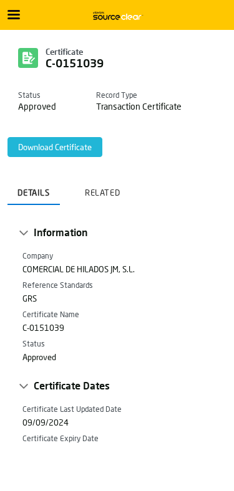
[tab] (33, 189)
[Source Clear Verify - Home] (117, 16)
